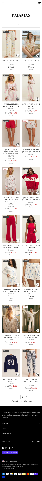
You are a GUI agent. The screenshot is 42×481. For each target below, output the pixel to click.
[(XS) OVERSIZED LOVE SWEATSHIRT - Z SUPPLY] (31, 181)
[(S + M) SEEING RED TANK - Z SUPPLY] (31, 229)
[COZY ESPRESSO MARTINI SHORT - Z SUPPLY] (31, 273)
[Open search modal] (35, 3)
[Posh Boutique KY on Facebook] (3, 448)
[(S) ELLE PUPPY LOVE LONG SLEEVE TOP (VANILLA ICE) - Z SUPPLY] (11, 181)
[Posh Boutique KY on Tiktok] (9, 448)
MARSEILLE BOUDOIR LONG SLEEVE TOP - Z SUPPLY (11, 106)
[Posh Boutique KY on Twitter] (13, 448)
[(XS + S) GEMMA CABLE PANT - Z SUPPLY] (31, 319)
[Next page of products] (27, 397)
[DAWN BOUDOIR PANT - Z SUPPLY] (31, 87)
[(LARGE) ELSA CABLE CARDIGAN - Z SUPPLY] (11, 319)
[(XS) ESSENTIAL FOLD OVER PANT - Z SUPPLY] (11, 229)
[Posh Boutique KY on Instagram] (6, 448)
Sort (22, 25)
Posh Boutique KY (18, 464)
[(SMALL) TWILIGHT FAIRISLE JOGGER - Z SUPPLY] (31, 363)
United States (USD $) (11, 461)
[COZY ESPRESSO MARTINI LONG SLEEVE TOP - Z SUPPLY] (11, 273)
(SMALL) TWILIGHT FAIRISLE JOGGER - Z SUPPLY (30, 381)
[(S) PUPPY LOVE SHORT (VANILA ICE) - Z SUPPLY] (31, 133)
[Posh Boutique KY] (21, 3)
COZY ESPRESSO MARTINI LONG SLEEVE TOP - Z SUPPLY (11, 291)
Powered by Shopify (8, 468)
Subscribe (36, 441)
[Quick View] (17, 55)
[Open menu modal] (3, 3)
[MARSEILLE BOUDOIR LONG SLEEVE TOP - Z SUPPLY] (11, 87)
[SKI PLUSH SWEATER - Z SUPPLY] (11, 363)
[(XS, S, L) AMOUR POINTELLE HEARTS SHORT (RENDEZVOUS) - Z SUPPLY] (11, 133)
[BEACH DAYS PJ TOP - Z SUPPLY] (31, 44)
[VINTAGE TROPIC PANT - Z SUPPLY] (11, 44)
